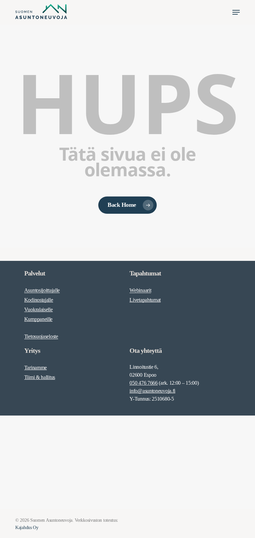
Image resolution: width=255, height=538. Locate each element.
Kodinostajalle (38, 300)
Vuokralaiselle (38, 309)
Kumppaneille (38, 319)
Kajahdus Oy (27, 527)
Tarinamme (35, 367)
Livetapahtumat (145, 300)
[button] (236, 12)
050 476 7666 (143, 383)
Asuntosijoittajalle (42, 290)
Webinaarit (140, 290)
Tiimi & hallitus (39, 377)
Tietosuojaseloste (41, 336)
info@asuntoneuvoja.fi (152, 391)
